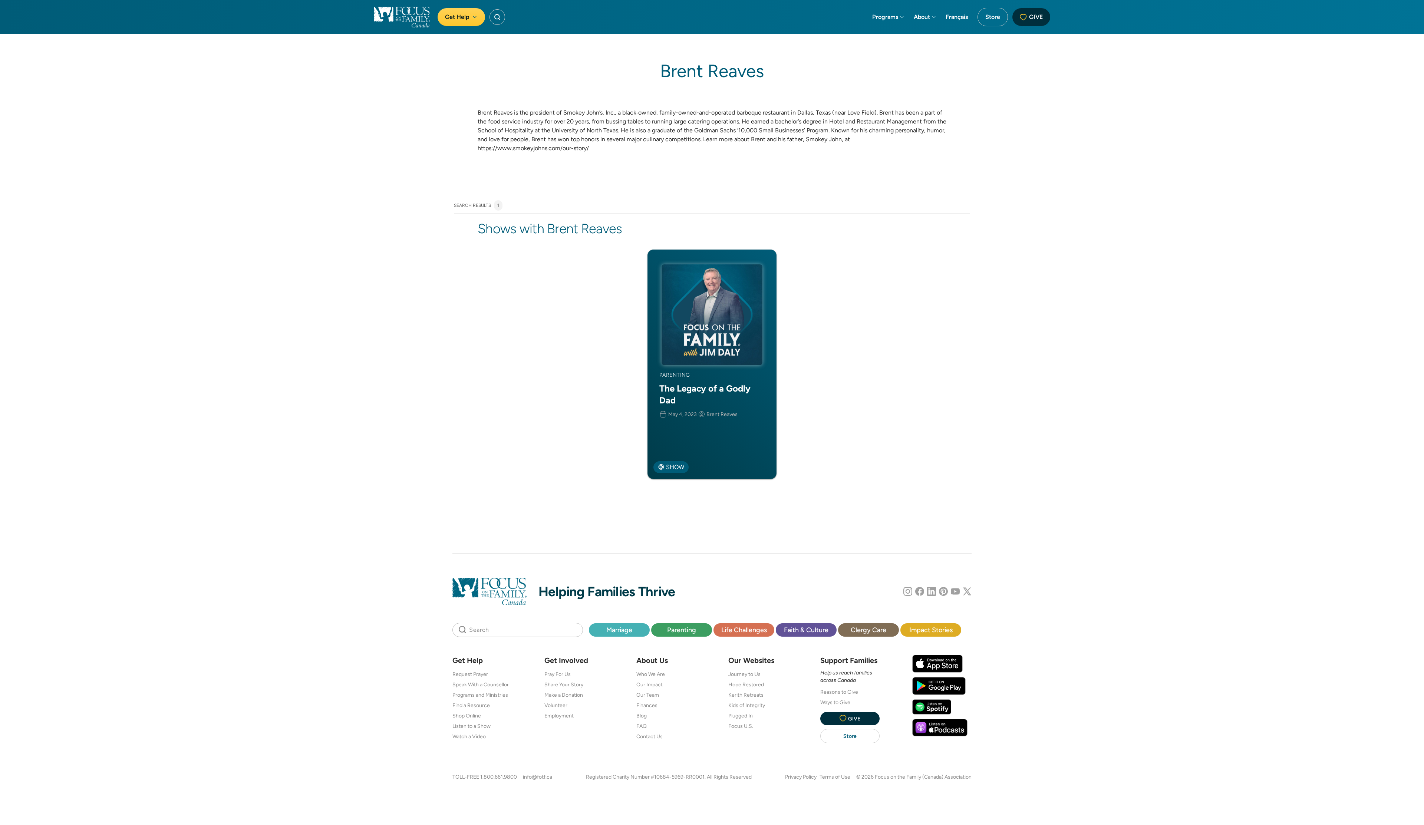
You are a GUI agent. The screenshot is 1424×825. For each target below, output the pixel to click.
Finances (646, 705)
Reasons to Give (839, 692)
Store (992, 16)
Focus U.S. (740, 726)
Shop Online (466, 716)
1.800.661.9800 (498, 777)
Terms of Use (835, 777)
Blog (641, 716)
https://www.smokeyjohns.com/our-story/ (533, 148)
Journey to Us (744, 674)
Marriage (619, 630)
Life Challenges (744, 630)
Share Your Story (563, 684)
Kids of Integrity (746, 705)
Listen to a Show (471, 726)
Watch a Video (469, 736)
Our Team (647, 695)
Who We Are (650, 674)
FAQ (641, 726)
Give (1036, 16)
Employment (559, 716)
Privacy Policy (801, 777)
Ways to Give (835, 702)
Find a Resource (471, 705)
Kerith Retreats (746, 695)
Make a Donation (563, 695)
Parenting (681, 630)
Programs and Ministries (480, 695)
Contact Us (649, 736)
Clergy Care (868, 630)
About (922, 16)
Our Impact (649, 684)
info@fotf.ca (537, 777)
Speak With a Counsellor (480, 684)
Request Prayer (470, 674)
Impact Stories (931, 630)
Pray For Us (557, 674)
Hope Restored (746, 684)
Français (957, 16)
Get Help (457, 16)
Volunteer (555, 705)
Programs (885, 16)
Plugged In (740, 716)
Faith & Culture (806, 630)
